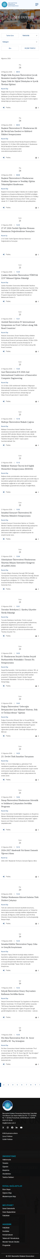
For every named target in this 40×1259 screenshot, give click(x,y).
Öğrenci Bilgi (7, 1193)
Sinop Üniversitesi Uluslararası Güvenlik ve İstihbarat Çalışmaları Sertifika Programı (19, 803)
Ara (10, 48)
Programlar (6, 1245)
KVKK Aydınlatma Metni (10, 1133)
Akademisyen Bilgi (9, 1196)
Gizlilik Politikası (7, 1139)
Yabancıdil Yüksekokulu (10, 1238)
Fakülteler (6, 1216)
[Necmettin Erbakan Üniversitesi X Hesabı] (3, 1127)
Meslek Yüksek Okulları (10, 1242)
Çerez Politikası (7, 1136)
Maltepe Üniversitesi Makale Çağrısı (17, 422)
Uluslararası (6, 1174)
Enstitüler (5, 1231)
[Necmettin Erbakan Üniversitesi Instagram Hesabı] (8, 1127)
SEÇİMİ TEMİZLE (30, 48)
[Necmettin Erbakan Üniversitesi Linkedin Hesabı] (16, 1127)
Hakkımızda (6, 1160)
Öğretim (5, 1167)
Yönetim (5, 1163)
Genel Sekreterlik (8, 1209)
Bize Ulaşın (6, 1189)
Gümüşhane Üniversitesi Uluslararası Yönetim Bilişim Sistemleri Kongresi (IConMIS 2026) (18, 562)
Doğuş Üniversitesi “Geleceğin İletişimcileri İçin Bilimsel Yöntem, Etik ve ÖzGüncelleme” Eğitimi (19, 709)
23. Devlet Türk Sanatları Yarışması (17, 756)
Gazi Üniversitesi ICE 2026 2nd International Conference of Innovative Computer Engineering (19, 375)
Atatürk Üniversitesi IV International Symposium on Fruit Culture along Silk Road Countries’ (19, 325)
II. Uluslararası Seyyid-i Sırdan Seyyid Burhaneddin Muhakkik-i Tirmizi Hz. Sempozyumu (18, 659)
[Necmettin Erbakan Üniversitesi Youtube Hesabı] (21, 1127)
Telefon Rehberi (8, 1177)
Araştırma (5, 1170)
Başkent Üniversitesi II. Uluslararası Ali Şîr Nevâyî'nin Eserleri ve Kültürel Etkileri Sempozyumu (19, 131)
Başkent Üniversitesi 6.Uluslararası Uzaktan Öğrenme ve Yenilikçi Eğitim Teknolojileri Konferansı (18, 181)
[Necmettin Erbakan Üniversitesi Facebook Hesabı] (12, 1127)
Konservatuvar (7, 1235)
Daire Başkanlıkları (9, 1212)
